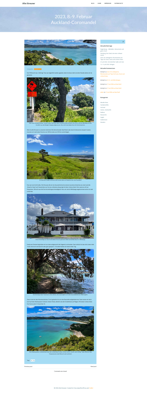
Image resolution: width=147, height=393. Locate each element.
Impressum (107, 3)
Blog (92, 3)
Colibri (91, 388)
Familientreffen (104, 105)
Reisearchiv (37, 69)
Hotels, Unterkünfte (105, 110)
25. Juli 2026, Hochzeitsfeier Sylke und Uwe (112, 62)
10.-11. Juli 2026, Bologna (113, 80)
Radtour (102, 112)
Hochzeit (102, 107)
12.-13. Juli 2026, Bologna (107, 64)
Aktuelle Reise (104, 102)
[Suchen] (123, 42)
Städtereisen (103, 120)
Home (99, 3)
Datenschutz (119, 3)
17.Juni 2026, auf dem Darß (114, 84)
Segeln (102, 117)
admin (102, 92)
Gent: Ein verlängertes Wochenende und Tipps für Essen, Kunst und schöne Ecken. (112, 74)
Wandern (102, 122)
